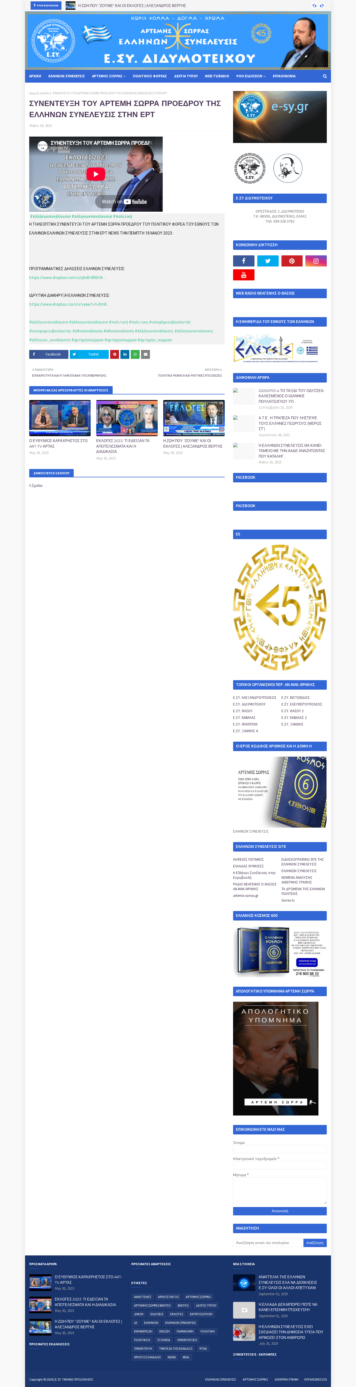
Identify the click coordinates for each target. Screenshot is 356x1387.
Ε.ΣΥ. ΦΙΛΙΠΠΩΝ (245, 724)
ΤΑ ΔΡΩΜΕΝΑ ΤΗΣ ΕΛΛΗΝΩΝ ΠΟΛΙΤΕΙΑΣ (303, 891)
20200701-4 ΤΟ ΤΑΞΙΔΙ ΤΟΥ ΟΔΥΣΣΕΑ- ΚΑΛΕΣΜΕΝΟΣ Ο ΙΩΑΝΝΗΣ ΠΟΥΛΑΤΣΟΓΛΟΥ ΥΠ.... (292, 396)
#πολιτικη (138, 322)
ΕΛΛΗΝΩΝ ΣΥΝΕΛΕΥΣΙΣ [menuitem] (66, 76)
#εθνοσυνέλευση (87, 331)
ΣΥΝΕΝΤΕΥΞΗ (143, 1348)
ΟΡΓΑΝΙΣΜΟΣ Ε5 (315, 1379)
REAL (186, 1357)
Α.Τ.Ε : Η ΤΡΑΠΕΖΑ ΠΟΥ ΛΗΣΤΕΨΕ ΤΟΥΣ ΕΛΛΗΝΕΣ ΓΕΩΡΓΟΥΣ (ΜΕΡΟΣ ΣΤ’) (290, 423)
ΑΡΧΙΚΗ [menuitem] (35, 76)
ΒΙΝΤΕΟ (183, 1305)
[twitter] (268, 260)
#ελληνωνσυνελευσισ (91, 216)
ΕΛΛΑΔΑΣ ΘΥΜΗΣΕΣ (248, 866)
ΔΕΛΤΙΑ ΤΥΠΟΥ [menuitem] (186, 76)
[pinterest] (292, 260)
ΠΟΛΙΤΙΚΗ (208, 1331)
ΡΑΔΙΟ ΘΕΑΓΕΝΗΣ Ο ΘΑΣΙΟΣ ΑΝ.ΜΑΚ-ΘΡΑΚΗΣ (255, 886)
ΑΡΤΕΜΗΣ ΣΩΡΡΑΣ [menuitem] (107, 76)
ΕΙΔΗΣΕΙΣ (156, 1314)
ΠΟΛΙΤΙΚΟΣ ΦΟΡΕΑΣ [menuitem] (150, 76)
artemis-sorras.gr (245, 895)
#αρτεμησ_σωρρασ (154, 340)
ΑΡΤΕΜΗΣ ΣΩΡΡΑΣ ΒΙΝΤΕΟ (152, 1305)
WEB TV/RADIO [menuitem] (217, 76)
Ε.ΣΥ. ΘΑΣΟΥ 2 (292, 711)
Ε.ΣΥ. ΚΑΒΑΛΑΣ (244, 717)
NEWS (172, 1357)
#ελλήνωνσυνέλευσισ (50, 216)
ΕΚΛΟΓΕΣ (176, 1314)
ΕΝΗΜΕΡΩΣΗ (143, 1331)
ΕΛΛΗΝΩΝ (151, 1323)
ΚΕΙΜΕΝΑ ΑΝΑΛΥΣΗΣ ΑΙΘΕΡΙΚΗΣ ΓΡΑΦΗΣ (296, 880)
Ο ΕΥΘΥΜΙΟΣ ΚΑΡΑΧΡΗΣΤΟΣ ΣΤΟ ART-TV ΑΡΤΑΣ (58, 443)
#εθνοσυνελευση (118, 331)
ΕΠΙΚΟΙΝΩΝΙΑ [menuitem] (284, 76)
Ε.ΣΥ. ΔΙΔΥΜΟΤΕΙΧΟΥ (249, 704)
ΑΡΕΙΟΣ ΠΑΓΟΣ (168, 1297)
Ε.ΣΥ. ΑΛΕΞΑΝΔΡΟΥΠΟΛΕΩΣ (254, 697)
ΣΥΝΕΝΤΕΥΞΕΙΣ (187, 1340)
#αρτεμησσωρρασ (120, 340)
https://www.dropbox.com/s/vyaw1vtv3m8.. (68, 304)
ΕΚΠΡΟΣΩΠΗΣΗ (201, 1314)
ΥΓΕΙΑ (203, 1348)
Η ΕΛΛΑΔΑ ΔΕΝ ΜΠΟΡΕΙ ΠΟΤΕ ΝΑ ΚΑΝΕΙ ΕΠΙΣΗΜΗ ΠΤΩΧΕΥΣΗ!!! (288, 1307)
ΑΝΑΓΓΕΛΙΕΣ (142, 1297)
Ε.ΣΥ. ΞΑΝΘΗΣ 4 (245, 731)
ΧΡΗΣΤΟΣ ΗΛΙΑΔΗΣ (147, 1357)
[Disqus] (127, 686)
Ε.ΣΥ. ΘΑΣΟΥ (243, 711)
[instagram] (316, 260)
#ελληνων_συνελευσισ (49, 340)
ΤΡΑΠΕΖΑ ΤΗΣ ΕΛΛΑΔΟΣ (175, 1348)
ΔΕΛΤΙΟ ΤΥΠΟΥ (206, 1305)
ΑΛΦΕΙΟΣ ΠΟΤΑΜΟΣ (248, 859)
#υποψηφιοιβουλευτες (50, 331)
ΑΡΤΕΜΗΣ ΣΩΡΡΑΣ (198, 1297)
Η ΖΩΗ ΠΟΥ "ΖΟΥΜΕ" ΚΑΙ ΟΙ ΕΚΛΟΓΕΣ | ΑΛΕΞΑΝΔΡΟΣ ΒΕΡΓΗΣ (132, 5)
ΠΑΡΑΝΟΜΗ (185, 1331)
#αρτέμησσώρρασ (87, 340)
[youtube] (243, 274)
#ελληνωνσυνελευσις (193, 331)
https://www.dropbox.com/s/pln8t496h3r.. (67, 277)
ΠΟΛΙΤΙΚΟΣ (142, 1340)
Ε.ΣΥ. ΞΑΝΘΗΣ (292, 724)
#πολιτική (122, 216)
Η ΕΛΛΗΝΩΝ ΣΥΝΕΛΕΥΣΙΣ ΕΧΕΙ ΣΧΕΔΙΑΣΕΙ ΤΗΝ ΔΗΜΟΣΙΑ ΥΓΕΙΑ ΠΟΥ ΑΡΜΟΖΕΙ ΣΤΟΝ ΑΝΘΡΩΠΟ (291, 1332)
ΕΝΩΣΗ (164, 1331)
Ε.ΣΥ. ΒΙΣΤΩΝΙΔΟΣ (295, 697)
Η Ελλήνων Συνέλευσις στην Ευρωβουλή (254, 875)
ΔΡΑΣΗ (139, 1314)
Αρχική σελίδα (39, 93)
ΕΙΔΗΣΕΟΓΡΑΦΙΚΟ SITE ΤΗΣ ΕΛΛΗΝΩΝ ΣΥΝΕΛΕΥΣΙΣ (302, 862)
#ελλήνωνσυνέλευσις (154, 331)
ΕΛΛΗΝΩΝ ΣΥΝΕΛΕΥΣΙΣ (299, 870)
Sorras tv (288, 900)
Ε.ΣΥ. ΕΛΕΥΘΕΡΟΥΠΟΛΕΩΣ (301, 704)
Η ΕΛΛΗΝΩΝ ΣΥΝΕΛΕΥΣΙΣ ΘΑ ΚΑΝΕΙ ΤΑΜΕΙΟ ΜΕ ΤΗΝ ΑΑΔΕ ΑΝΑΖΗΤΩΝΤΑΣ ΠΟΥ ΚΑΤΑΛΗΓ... (292, 450)
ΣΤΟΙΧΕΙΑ (163, 1340)
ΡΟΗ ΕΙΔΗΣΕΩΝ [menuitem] (249, 76)
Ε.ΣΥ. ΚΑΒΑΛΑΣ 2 (293, 717)
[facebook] (243, 260)
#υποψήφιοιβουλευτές (170, 322)
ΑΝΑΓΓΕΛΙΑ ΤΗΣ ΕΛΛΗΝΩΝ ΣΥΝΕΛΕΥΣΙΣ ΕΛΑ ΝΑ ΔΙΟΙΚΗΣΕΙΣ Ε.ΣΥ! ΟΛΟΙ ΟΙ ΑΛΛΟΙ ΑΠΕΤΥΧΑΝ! (288, 1282)
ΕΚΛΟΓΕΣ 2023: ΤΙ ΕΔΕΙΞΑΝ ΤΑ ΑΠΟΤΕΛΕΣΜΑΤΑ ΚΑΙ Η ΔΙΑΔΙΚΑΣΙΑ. (123, 446)
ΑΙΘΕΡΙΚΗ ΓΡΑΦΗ (286, 1379)
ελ (135, 1323)
